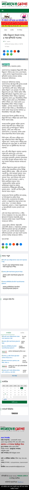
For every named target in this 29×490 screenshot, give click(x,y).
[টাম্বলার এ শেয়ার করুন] (18, 51)
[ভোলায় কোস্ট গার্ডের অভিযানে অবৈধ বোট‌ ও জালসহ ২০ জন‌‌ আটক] (12, 371)
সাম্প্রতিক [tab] (8, 333)
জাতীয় (12, 30)
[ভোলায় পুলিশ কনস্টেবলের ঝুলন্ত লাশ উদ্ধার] (11, 342)
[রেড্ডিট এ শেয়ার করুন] (15, 51)
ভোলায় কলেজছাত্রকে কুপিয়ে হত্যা (16, 351)
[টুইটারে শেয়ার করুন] (7, 51)
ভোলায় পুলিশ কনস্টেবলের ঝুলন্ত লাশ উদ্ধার (13, 276)
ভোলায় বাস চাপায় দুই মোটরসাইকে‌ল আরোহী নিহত (17, 366)
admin (8, 41)
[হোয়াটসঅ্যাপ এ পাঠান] (11, 54)
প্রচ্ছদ (5, 30)
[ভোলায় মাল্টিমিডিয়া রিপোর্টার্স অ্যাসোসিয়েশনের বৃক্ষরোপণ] (10, 347)
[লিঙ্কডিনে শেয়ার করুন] (11, 51)
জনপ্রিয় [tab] (22, 333)
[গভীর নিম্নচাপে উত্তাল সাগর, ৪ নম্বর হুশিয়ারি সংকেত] (14, 59)
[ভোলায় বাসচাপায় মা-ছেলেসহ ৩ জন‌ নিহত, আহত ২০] (12, 361)
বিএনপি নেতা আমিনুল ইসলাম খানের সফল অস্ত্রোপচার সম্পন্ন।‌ (13, 266)
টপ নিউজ (19, 30)
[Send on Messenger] (4, 54)
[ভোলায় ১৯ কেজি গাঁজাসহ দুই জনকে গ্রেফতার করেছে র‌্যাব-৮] (12, 357)
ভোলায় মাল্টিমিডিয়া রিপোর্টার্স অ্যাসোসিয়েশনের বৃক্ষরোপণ (11, 288)
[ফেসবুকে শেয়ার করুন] (4, 51)
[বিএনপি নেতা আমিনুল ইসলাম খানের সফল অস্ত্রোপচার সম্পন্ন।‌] (12, 337)
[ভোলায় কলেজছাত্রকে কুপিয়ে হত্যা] (5, 352)
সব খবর (14, 376)
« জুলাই (5, 399)
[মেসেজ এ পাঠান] (7, 54)
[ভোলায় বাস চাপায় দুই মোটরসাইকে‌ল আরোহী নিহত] (5, 366)
